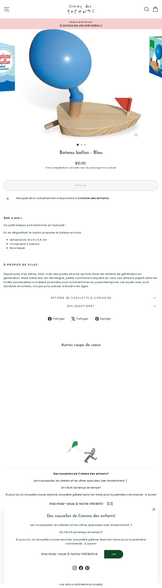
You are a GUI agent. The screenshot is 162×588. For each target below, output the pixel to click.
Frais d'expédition (57, 167)
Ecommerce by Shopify (87, 584)
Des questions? (81, 306)
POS (61, 584)
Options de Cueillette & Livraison (81, 298)
